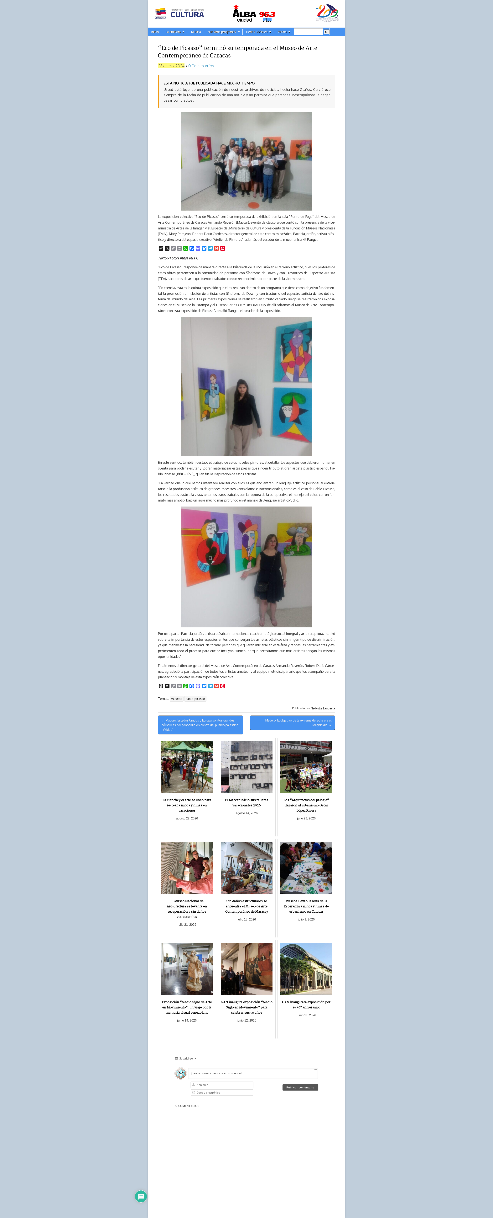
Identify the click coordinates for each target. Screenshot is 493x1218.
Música (196, 32)
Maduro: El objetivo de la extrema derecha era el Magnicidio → (298, 722)
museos (176, 699)
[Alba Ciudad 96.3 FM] (246, 14)
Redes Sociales (256, 32)
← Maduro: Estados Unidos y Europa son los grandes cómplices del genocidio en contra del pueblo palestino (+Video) (200, 725)
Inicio (155, 32)
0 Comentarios (201, 65)
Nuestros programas (222, 32)
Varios (282, 32)
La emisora (173, 32)
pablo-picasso (195, 699)
